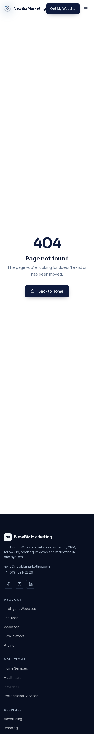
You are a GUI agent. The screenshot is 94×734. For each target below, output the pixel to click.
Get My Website (63, 8)
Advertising (13, 718)
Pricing (9, 645)
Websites (11, 627)
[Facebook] (8, 584)
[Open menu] (85, 8)
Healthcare (13, 677)
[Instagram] (19, 584)
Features (11, 617)
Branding (11, 728)
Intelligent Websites (20, 608)
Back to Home (50, 291)
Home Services (16, 668)
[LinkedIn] (30, 584)
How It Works (14, 636)
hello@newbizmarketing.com (27, 566)
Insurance (12, 686)
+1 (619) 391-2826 (18, 572)
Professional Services (21, 696)
